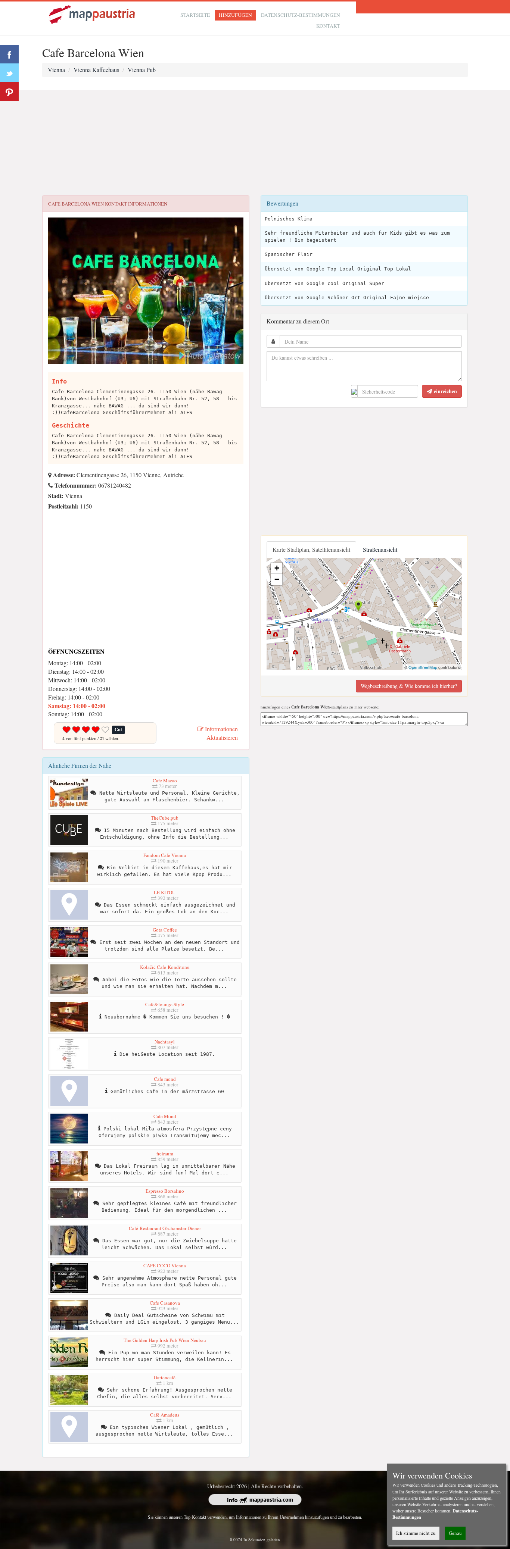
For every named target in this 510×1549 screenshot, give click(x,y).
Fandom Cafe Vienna (164, 855)
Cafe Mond (164, 1116)
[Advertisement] (255, 143)
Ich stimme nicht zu (416, 1533)
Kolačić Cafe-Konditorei (165, 967)
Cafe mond (165, 1079)
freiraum (164, 1153)
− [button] (276, 579)
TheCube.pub (164, 817)
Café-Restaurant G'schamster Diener (165, 1228)
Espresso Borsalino (165, 1190)
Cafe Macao (165, 780)
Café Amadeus (164, 1414)
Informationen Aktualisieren (220, 733)
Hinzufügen (235, 15)
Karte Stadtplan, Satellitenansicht (311, 549)
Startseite (195, 15)
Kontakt (328, 25)
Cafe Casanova (165, 1302)
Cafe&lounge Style (164, 1004)
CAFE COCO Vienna (164, 1265)
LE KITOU (164, 892)
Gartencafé (164, 1377)
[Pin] (9, 91)
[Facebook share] (9, 54)
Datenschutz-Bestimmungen (300, 15)
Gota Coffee (165, 929)
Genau (455, 1533)
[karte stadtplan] (92, 14)
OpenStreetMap (422, 667)
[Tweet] (9, 72)
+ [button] (276, 568)
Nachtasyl (165, 1041)
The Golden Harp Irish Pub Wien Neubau (165, 1340)
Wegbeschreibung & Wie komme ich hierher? (409, 685)
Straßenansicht (380, 549)
